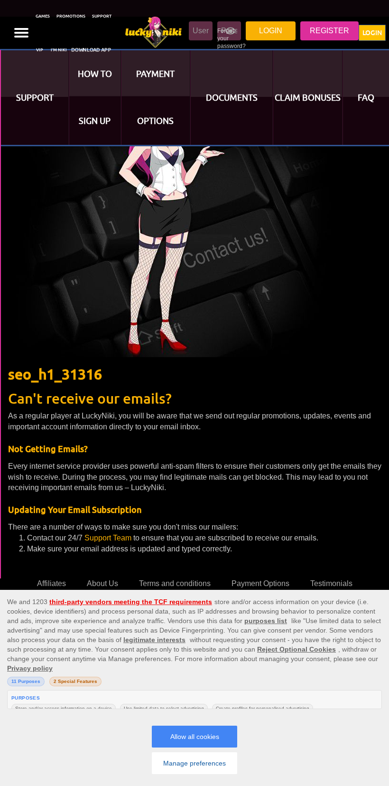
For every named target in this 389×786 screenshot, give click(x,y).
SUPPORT (101, 16)
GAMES (43, 16)
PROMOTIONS (70, 16)
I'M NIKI (59, 50)
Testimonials (331, 583)
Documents (232, 98)
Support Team (108, 538)
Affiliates (51, 583)
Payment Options (260, 583)
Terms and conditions (175, 583)
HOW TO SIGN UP (95, 97)
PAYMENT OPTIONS (155, 97)
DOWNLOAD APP (91, 50)
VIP (39, 50)
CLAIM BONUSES (308, 98)
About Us (102, 583)
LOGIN (372, 32)
